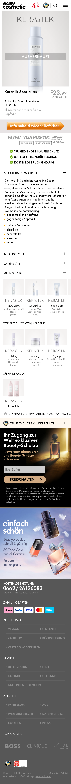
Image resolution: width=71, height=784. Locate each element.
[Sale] (35, 5)
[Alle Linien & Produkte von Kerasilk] (36, 19)
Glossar (49, 676)
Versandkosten (43, 776)
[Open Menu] (15, 5)
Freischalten (22, 479)
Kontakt (15, 676)
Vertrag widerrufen (24, 647)
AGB (45, 705)
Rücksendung (53, 638)
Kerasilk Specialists (20, 91)
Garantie (49, 629)
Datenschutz (52, 714)
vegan (10, 242)
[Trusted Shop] (45, 5)
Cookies (14, 723)
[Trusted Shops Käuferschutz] (7, 763)
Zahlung (15, 638)
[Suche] (55, 5)
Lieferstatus (17, 667)
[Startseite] (5, 413)
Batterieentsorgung (24, 685)
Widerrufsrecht (20, 714)
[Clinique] (37, 746)
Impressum (16, 705)
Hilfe (46, 667)
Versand (14, 629)
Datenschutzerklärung (29, 490)
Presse (47, 723)
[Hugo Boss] (13, 746)
